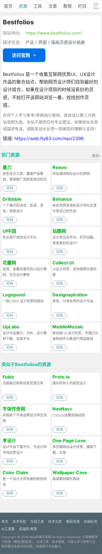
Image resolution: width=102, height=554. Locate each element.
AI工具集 (8, 529)
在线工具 (37, 521)
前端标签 (90, 521)
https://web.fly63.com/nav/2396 (49, 138)
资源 (23, 6)
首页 (8, 6)
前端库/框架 (28, 529)
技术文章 (55, 521)
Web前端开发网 (40, 537)
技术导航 (19, 521)
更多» (96, 156)
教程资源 (73, 521)
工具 (37, 6)
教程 (67, 6)
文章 (52, 6)
